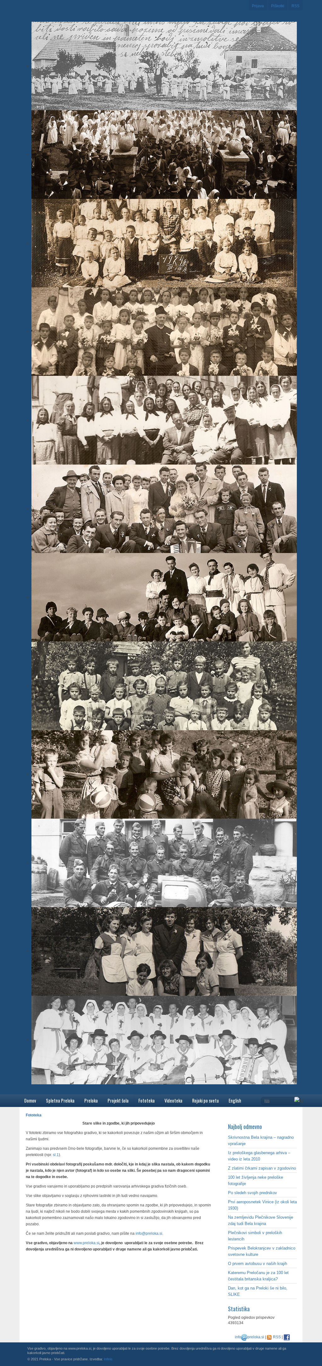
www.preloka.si (86, 1243)
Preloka (91, 1100)
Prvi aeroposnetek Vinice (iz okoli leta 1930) (262, 1205)
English (235, 1100)
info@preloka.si (149, 1233)
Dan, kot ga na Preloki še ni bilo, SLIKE (257, 1291)
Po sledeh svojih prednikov (252, 1192)
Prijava (258, 6)
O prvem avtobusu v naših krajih (257, 1263)
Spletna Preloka (60, 1100)
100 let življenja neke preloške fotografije (255, 1180)
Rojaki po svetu (205, 1100)
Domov (30, 1100)
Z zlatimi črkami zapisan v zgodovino (262, 1168)
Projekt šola (118, 1100)
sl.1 (56, 1155)
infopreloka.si (249, 1337)
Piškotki (277, 6)
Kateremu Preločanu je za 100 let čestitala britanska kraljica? (258, 1275)
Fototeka (146, 1100)
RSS (295, 6)
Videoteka (173, 1100)
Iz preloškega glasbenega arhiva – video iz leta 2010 (259, 1155)
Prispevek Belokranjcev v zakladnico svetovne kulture (261, 1251)
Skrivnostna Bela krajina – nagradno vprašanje (261, 1140)
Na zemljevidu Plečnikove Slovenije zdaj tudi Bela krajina (260, 1220)
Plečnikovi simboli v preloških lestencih (255, 1235)
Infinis (108, 1359)
